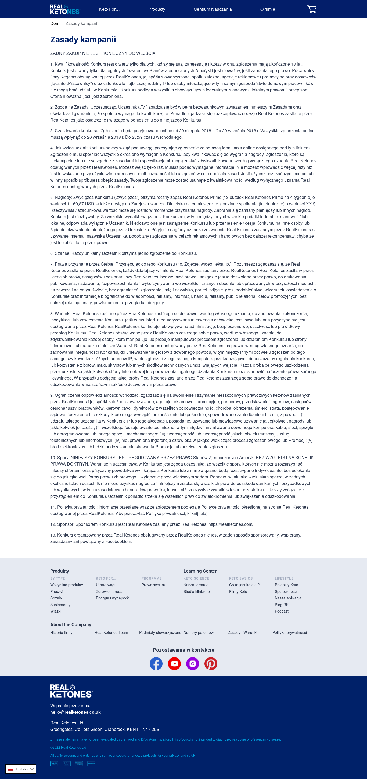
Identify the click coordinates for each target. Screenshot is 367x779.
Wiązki (55, 611)
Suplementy (60, 604)
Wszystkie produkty (66, 584)
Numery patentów (199, 632)
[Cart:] (312, 9)
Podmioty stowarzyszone (160, 632)
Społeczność (286, 591)
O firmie (267, 9)
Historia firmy (61, 632)
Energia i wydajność (113, 598)
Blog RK (282, 604)
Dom (54, 23)
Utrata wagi (105, 584)
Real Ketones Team (111, 632)
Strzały (56, 598)
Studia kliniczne (197, 591)
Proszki (56, 591)
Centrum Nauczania (213, 9)
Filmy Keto (238, 591)
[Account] (298, 9)
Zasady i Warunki (242, 632)
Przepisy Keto (286, 584)
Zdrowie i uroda (109, 591)
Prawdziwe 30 (153, 584)
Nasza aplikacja (288, 598)
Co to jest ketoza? (244, 584)
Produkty (156, 9)
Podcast (282, 611)
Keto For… (109, 9)
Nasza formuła (196, 584)
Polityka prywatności (289, 632)
